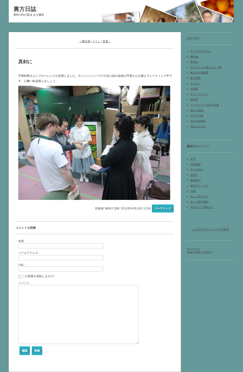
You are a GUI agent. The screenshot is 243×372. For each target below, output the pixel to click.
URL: (21, 264)
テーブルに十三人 (200, 51)
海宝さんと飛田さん (202, 207)
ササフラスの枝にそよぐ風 (206, 67)
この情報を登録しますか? (38, 276)
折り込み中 (196, 169)
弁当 (193, 158)
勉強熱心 (195, 180)
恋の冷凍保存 (198, 121)
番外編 (194, 56)
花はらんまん (198, 126)
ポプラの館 (196, 115)
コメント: (24, 283)
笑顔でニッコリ (199, 185)
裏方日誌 (25, 9)
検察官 (194, 99)
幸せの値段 (196, 110)
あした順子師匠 (199, 201)
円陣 (193, 191)
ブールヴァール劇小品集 (204, 104)
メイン (96, 41)
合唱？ (194, 175)
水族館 (194, 88)
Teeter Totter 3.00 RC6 (199, 252)
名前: (21, 241)
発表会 (194, 61)
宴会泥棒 (195, 78)
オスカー (195, 83)
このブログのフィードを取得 (210, 229)
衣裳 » (106, 41)
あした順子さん (199, 196)
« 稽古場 (84, 41)
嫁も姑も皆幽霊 (199, 72)
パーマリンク (162, 208)
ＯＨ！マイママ (199, 94)
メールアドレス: (28, 253)
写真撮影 (195, 164)
